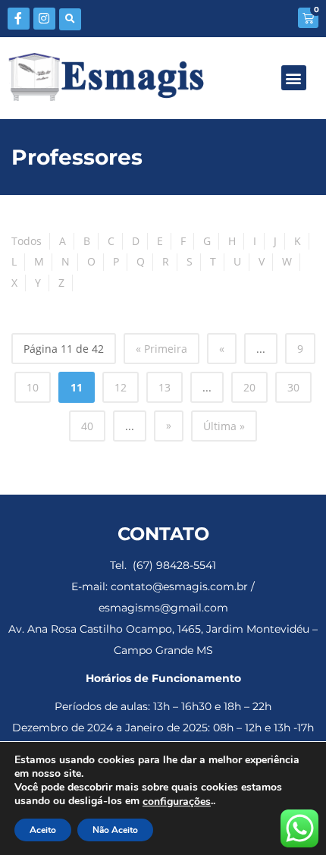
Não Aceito (115, 830)
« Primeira (161, 348)
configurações (177, 802)
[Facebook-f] (19, 19)
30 (293, 387)
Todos (26, 241)
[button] (70, 19)
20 (249, 387)
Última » (224, 426)
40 (87, 426)
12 (120, 387)
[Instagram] (44, 19)
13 (164, 387)
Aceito (43, 830)
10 (33, 387)
